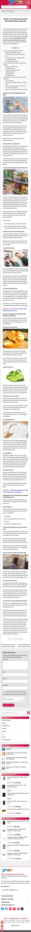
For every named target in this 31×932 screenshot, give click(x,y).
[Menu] (2, 2)
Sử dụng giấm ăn (9, 73)
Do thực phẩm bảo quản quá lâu (12, 52)
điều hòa (4, 723)
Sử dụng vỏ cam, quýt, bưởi (11, 66)
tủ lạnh (3, 737)
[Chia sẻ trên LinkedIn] (22, 639)
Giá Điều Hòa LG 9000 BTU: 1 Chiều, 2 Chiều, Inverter (17, 763)
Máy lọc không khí (6, 720)
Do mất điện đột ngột (10, 59)
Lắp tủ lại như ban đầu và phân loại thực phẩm (16, 89)
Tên (4, 672)
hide (18, 47)
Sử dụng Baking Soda (10, 72)
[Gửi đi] (28, 6)
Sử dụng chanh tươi (9, 68)
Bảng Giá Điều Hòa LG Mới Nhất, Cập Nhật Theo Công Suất (16, 758)
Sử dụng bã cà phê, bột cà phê (12, 70)
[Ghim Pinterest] (19, 639)
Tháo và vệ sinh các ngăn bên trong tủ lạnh (15, 86)
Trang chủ (3, 10)
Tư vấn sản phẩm (6, 739)
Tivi (3, 734)
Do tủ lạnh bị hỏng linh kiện (11, 61)
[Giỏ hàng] (28, 2)
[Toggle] (29, 896)
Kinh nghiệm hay (10, 10)
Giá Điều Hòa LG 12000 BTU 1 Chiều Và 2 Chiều (16, 767)
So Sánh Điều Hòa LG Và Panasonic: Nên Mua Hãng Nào (17, 748)
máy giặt (4, 728)
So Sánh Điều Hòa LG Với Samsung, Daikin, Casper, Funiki (16, 753)
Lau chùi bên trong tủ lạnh (11, 87)
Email (4, 678)
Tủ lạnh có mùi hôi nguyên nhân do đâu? (13, 50)
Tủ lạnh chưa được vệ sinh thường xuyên (15, 57)
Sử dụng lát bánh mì (10, 75)
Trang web (5, 685)
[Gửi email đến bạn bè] (17, 639)
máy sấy (4, 731)
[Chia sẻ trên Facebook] (11, 639)
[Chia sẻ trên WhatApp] (9, 639)
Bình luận (5, 659)
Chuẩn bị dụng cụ (9, 80)
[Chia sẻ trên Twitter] (14, 639)
